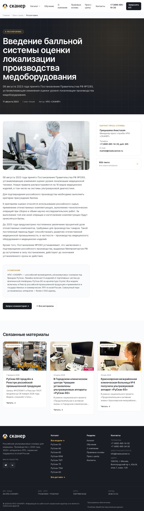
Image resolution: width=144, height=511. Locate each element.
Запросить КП (133, 6)
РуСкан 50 (56, 444)
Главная (6, 15)
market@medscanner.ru (111, 151)
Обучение (49, 6)
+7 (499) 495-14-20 (117, 6)
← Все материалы (45, 306)
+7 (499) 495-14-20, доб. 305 (114, 144)
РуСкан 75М (57, 468)
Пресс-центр (88, 6)
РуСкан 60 (56, 448)
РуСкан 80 (56, 472)
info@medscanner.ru (120, 453)
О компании (62, 6)
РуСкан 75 (56, 464)
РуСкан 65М (57, 456)
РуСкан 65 (56, 452)
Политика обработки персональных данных (105, 507)
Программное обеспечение (98, 502)
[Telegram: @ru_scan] (5, 465)
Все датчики (58, 477)
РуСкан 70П (56, 460)
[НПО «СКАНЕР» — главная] (14, 6)
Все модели (58, 440)
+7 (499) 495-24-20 (120, 446)
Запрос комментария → (17, 306)
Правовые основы (76, 6)
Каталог (34, 6)
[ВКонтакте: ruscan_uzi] (12, 465)
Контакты (100, 6)
